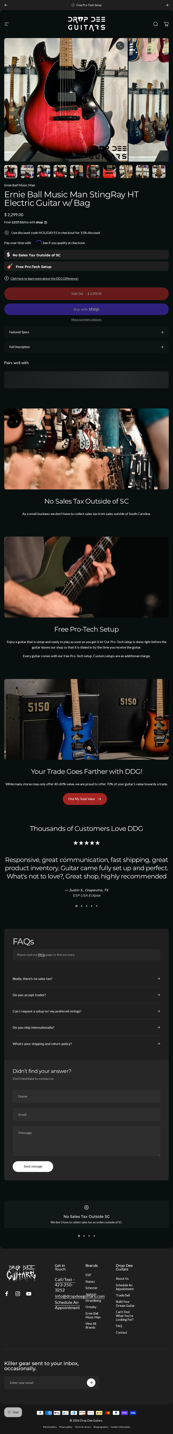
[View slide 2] (81, 905)
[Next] (167, 5)
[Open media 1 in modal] (120, 45)
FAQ (119, 1326)
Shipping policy (100, 1427)
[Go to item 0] (10, 171)
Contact (121, 1332)
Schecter (91, 1288)
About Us (122, 1278)
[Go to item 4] (60, 171)
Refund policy (50, 1427)
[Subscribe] (91, 1382)
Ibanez (90, 1281)
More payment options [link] (86, 319)
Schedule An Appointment (125, 1287)
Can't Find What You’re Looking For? (125, 1315)
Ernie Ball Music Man (19, 185)
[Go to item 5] (76, 171)
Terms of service (83, 1427)
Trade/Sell (123, 1295)
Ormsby (90, 1307)
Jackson (90, 1294)
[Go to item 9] (142, 171)
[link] (34, 254)
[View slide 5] (96, 905)
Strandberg (93, 1300)
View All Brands (90, 1325)
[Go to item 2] (27, 171)
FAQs (41, 954)
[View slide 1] (76, 905)
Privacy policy (65, 1427)
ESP (88, 1275)
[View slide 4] (91, 905)
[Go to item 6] (93, 171)
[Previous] (6, 5)
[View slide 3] (86, 905)
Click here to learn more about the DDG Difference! (44, 278)
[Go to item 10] (158, 171)
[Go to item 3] (43, 171)
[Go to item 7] (109, 171)
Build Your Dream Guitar (125, 1303)
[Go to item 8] (125, 171)
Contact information (120, 1427)
